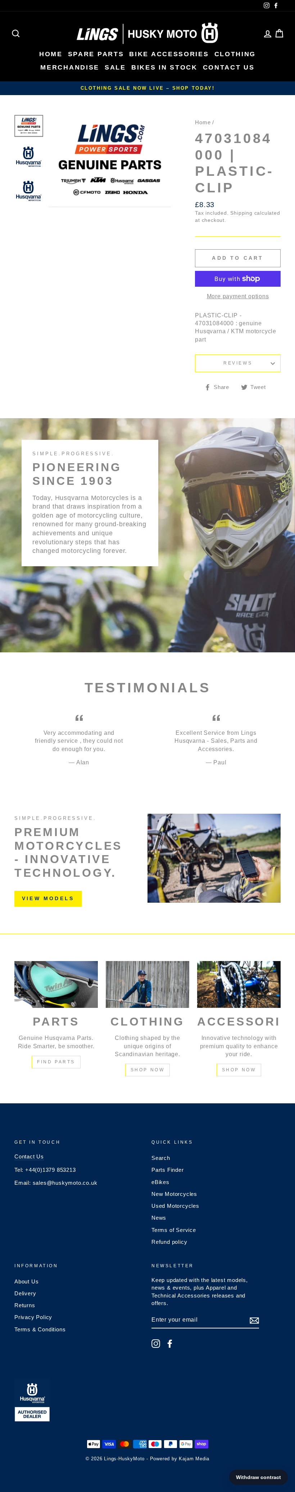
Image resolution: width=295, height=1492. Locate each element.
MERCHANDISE (69, 67)
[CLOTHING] (147, 984)
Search (160, 1158)
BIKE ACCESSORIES (169, 54)
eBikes (160, 1182)
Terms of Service (173, 1230)
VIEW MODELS (48, 898)
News (158, 1218)
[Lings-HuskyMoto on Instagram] (155, 1343)
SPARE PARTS (96, 54)
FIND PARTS (56, 1061)
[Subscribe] (254, 1320)
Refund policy (169, 1242)
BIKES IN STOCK (164, 67)
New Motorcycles (174, 1194)
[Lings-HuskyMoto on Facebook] (169, 1343)
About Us (26, 1281)
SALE (115, 67)
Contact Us (29, 1156)
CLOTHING (235, 54)
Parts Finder (167, 1170)
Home (202, 122)
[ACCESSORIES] (239, 984)
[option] (147, 88)
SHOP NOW (148, 1069)
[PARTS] (56, 984)
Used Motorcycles (175, 1206)
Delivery (25, 1293)
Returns (24, 1305)
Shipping (241, 213)
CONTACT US (229, 67)
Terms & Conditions (39, 1329)
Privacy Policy (33, 1317)
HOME (51, 54)
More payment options (238, 296)
